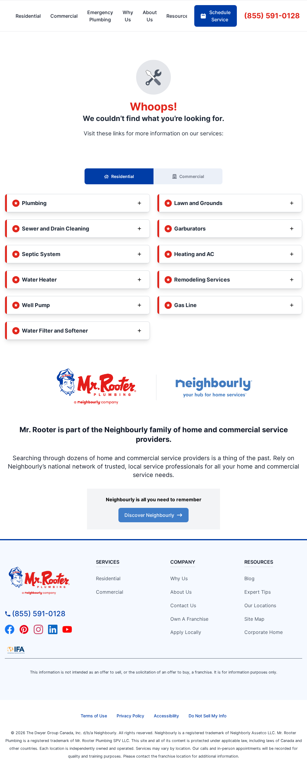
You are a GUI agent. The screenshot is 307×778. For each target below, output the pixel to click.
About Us (181, 592)
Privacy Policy (130, 715)
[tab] (100, 16)
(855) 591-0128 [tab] (272, 15)
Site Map (254, 619)
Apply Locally (185, 632)
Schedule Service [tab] (220, 16)
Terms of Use (94, 715)
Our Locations (260, 605)
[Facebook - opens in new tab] (9, 629)
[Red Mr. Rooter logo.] (97, 387)
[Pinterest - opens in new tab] (24, 629)
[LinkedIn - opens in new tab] (53, 629)
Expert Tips (257, 592)
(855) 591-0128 (38, 613)
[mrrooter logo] (42, 581)
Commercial (191, 176)
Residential (122, 176)
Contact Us (183, 605)
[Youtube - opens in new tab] (67, 629)
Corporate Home (263, 632)
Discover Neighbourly (149, 515)
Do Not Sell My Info (207, 715)
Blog (249, 578)
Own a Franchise (189, 619)
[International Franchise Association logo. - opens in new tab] (16, 649)
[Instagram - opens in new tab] (38, 629)
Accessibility (166, 715)
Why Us (179, 578)
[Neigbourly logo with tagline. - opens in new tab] (213, 387)
